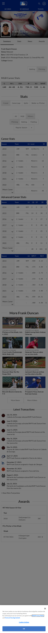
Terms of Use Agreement (12, 618)
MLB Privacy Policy (38, 615)
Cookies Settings (24, 622)
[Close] (45, 608)
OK (24, 629)
